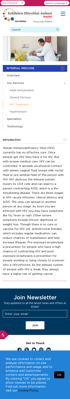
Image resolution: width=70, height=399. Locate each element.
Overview (13, 75)
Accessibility (4, 335)
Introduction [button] (12, 139)
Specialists (14, 118)
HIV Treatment (19, 104)
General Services (20, 97)
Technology (15, 126)
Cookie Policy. (28, 390)
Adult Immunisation (22, 90)
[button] (13, 3)
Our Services (36, 83)
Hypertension (18, 111)
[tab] (35, 140)
